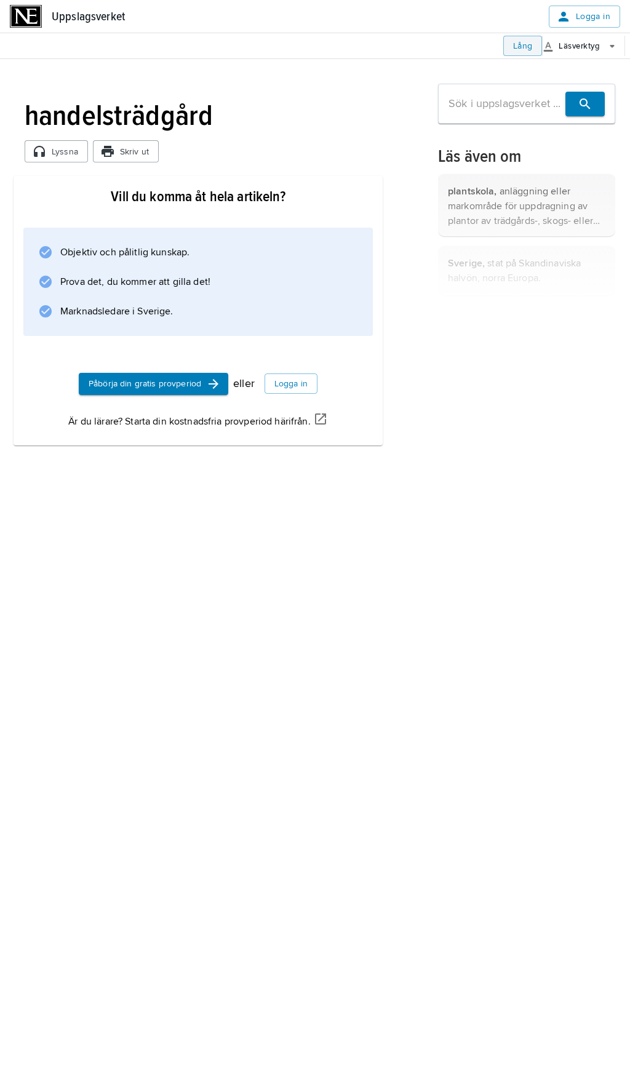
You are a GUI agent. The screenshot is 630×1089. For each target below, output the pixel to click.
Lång (523, 46)
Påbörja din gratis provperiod (145, 383)
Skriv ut (134, 151)
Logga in (593, 16)
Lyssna (65, 151)
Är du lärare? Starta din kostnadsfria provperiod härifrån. (189, 421)
